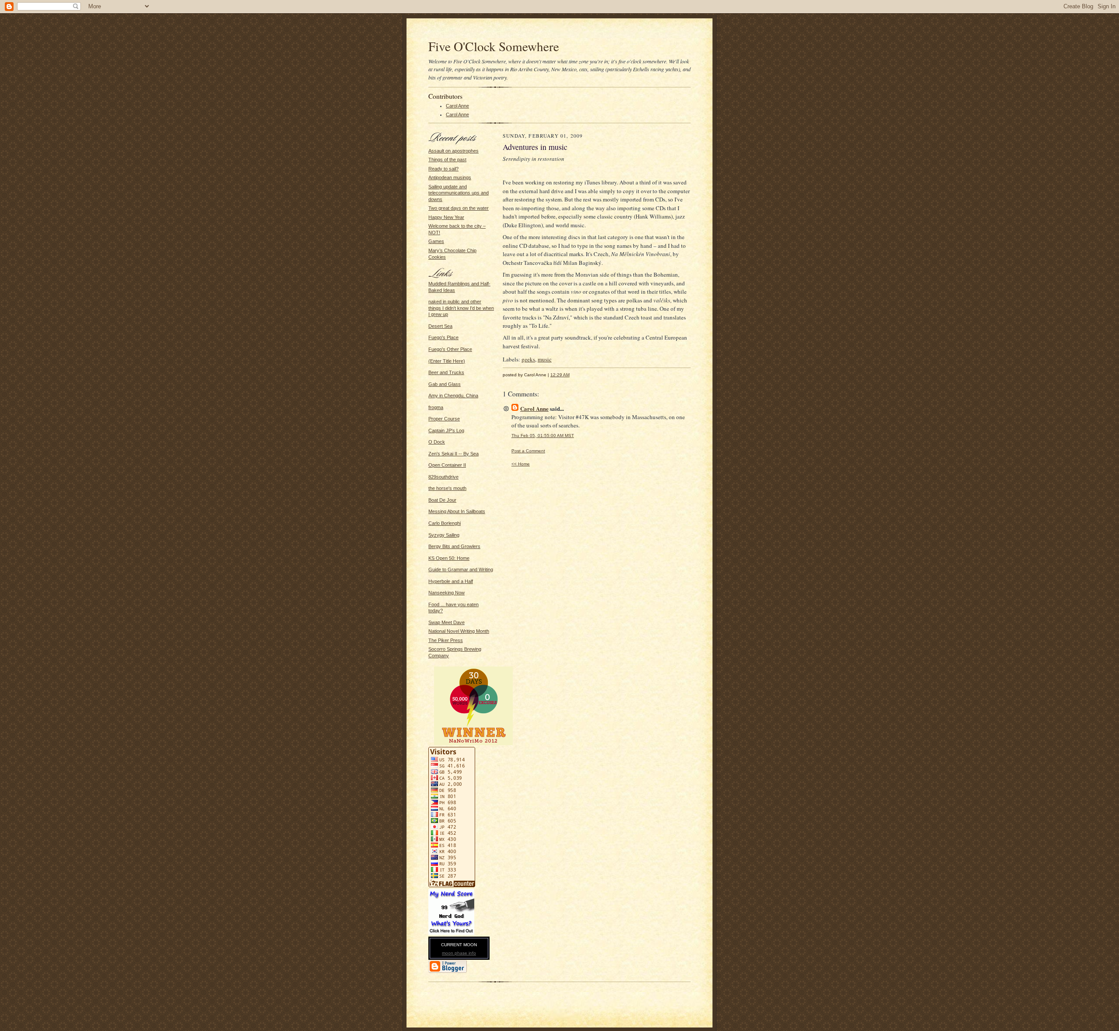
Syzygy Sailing (443, 535)
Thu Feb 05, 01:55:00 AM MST (542, 435)
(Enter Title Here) (446, 361)
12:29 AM (560, 374)
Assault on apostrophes (453, 150)
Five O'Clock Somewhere (493, 46)
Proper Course (444, 418)
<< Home (520, 464)
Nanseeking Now (446, 592)
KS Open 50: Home (448, 558)
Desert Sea (440, 326)
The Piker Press (445, 640)
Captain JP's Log (446, 430)
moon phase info (459, 953)
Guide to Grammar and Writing (460, 569)
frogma (435, 407)
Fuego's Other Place (450, 349)
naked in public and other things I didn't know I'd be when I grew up (461, 308)
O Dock (436, 441)
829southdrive (443, 476)
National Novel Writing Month (458, 631)
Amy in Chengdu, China (453, 395)
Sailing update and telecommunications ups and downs (458, 193)
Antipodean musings (449, 177)
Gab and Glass (444, 384)
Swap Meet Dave (446, 622)
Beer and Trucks (446, 372)
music (545, 359)
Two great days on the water (458, 208)
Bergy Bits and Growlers (454, 546)
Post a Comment (528, 450)
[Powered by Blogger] (447, 971)
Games (436, 241)
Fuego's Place (443, 337)
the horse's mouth (447, 488)
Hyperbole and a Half (450, 581)
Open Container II (447, 465)
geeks (528, 359)
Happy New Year (446, 217)
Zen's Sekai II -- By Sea (453, 453)
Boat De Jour (442, 500)
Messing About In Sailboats (456, 511)
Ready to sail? (443, 168)
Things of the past (447, 159)
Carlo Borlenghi (444, 523)
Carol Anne (457, 105)
